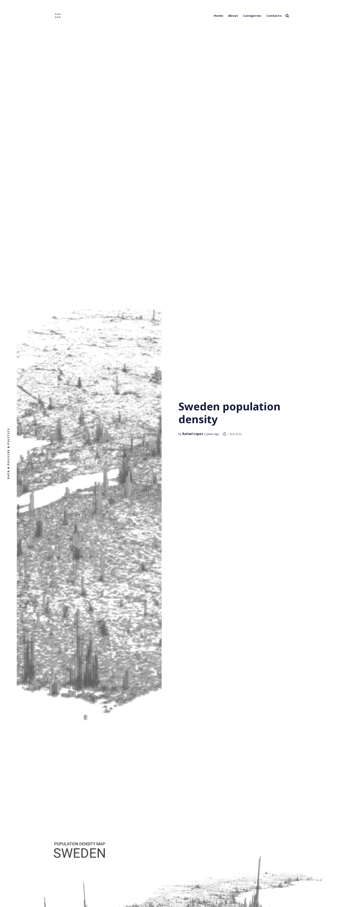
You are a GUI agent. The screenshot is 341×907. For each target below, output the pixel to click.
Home (218, 16)
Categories (252, 16)
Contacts (274, 16)
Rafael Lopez (192, 434)
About (233, 16)
